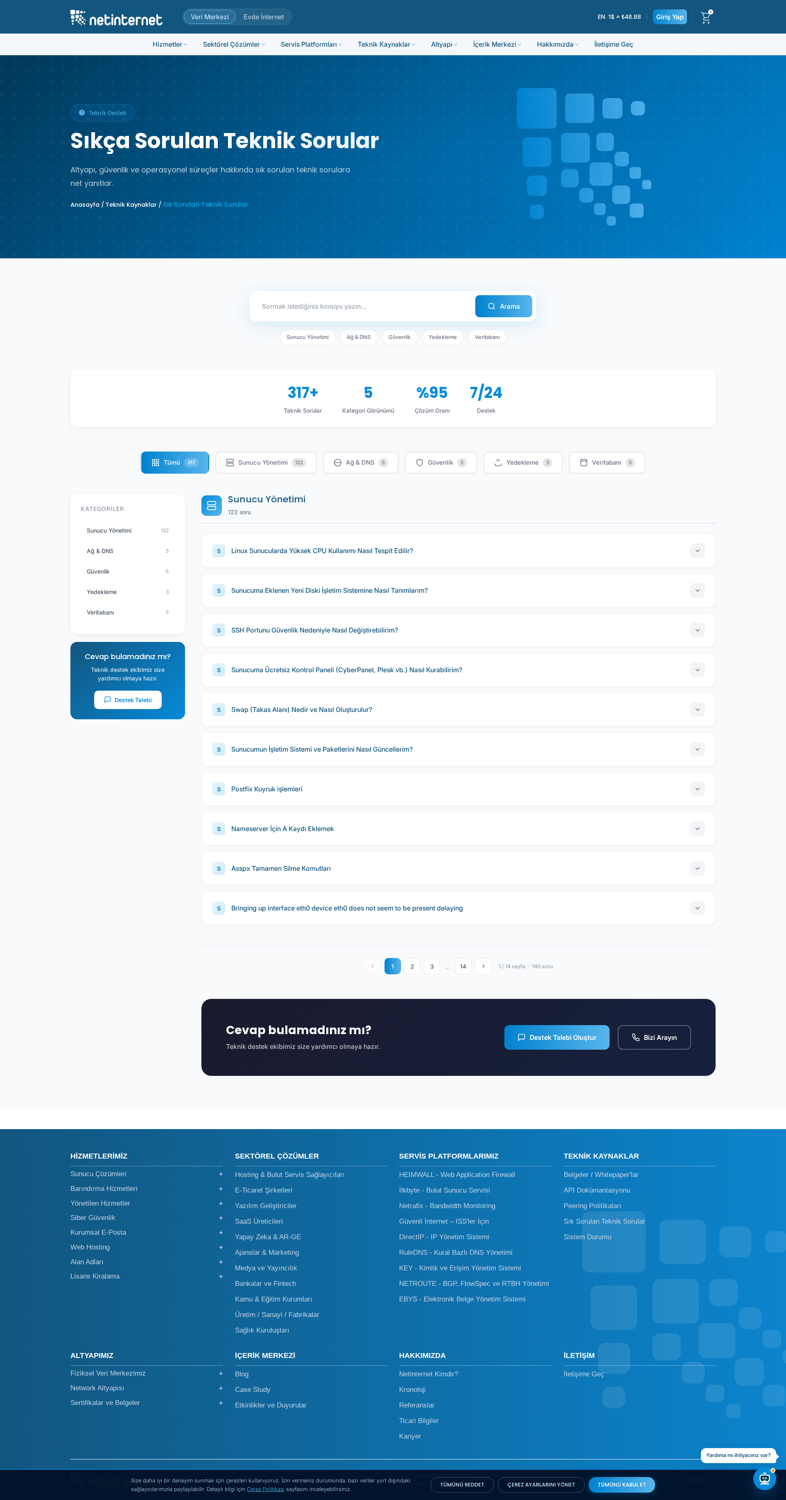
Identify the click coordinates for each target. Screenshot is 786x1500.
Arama (510, 306)
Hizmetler (167, 44)
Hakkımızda (555, 44)
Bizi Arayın (660, 1037)
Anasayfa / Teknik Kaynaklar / (115, 205)
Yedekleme (443, 337)
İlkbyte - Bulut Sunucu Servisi (444, 1190)
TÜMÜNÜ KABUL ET (622, 1485)
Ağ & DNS (358, 337)
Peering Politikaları (592, 1206)
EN (601, 16)
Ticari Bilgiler (419, 1421)
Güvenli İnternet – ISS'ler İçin (444, 1221)
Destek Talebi (133, 699)
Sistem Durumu (587, 1237)
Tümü (179, 462)
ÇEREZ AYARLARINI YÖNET (541, 1485)
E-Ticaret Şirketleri (263, 1190)
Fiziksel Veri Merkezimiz (146, 1373)
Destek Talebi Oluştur (563, 1037)
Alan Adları (146, 1262)
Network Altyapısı (146, 1388)
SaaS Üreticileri (259, 1221)
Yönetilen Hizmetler (146, 1203)
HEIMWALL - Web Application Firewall (457, 1175)
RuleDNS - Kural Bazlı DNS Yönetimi (456, 1252)
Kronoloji (412, 1390)
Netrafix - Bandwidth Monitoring (447, 1206)
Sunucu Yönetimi (308, 337)
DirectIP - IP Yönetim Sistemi (444, 1237)
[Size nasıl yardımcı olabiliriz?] (764, 1478)
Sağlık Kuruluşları (262, 1330)
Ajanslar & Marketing (267, 1252)
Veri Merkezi (210, 17)
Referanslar (417, 1405)
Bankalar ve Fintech (265, 1284)
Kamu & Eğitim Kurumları (273, 1299)
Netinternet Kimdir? (428, 1374)
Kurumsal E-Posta (146, 1232)
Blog (241, 1374)
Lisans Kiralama (146, 1276)
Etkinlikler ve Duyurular (271, 1405)
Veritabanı (487, 337)
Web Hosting (146, 1247)
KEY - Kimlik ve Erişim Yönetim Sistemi (460, 1268)
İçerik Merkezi (494, 44)
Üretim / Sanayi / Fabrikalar (277, 1315)
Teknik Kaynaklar (384, 44)
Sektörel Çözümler (231, 44)
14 (463, 966)
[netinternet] (116, 16)
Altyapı (441, 44)
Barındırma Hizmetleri (146, 1189)
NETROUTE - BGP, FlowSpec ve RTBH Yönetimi (474, 1284)
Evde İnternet (264, 17)
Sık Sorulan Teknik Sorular (604, 1221)
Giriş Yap (670, 17)
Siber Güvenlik (146, 1218)
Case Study (253, 1390)
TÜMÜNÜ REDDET (462, 1485)
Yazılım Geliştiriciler (266, 1206)
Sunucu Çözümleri (146, 1174)
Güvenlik (399, 337)
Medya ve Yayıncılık (266, 1268)
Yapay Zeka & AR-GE (268, 1237)
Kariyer (410, 1436)
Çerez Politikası (266, 1489)
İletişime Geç (613, 44)
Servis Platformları (309, 44)
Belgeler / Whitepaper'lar (601, 1175)
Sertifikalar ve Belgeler (146, 1403)
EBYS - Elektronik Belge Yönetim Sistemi (462, 1299)
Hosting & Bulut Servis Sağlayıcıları (290, 1175)
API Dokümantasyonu (597, 1190)
